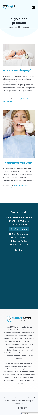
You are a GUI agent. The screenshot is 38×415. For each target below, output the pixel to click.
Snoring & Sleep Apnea (24, 99)
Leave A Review (20, 241)
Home (11, 27)
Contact (25, 398)
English (25, 413)
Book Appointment (20, 234)
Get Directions (20, 237)
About (5, 398)
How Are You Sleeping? (17, 70)
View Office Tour (20, 244)
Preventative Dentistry (21, 186)
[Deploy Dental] (22, 408)
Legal (33, 398)
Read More (7, 101)
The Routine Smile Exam (18, 162)
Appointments (15, 398)
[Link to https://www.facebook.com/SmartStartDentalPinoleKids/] (16, 250)
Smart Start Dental (18, 401)
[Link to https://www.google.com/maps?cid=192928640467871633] (20, 250)
